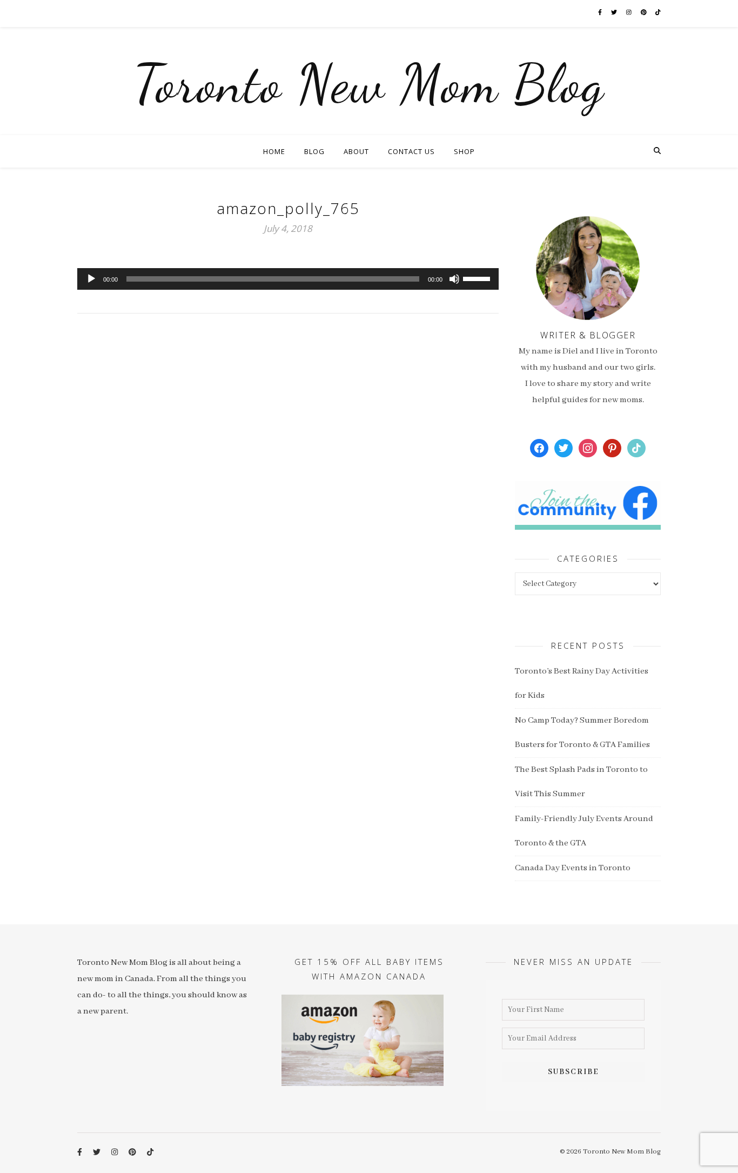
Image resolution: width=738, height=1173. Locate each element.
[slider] (478, 278)
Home (274, 151)
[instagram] (629, 13)
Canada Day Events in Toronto (572, 868)
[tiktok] (658, 13)
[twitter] (614, 13)
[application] (288, 279)
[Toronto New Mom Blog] (369, 81)
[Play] (91, 279)
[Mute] (454, 279)
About (356, 151)
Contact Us (411, 151)
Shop (464, 151)
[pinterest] (644, 13)
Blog (314, 151)
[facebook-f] (600, 13)
